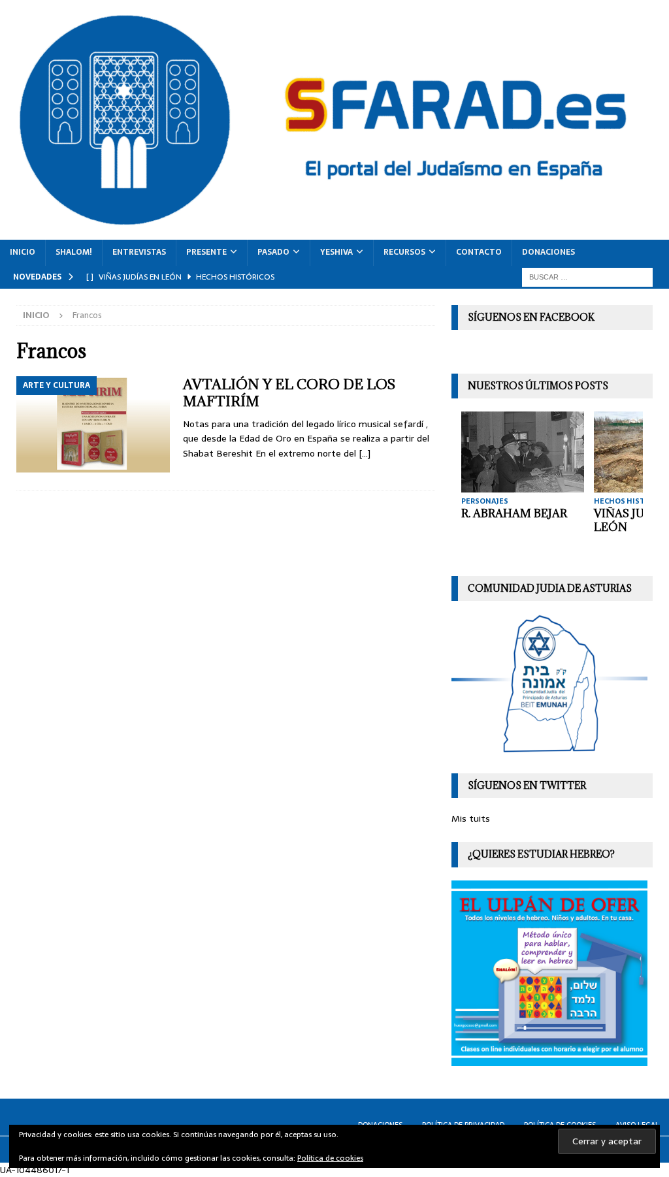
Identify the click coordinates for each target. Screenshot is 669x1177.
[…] (364, 453)
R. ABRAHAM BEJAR (514, 513)
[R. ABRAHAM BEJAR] (522, 451)
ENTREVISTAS (139, 252)
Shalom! (74, 252)
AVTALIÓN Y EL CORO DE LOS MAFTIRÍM (289, 393)
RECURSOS (404, 252)
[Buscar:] (587, 276)
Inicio (22, 252)
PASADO (273, 252)
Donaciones (548, 252)
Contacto (479, 252)
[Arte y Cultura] (93, 426)
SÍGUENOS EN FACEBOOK (531, 317)
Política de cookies (330, 1158)
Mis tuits (470, 818)
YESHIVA (336, 252)
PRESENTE (206, 252)
